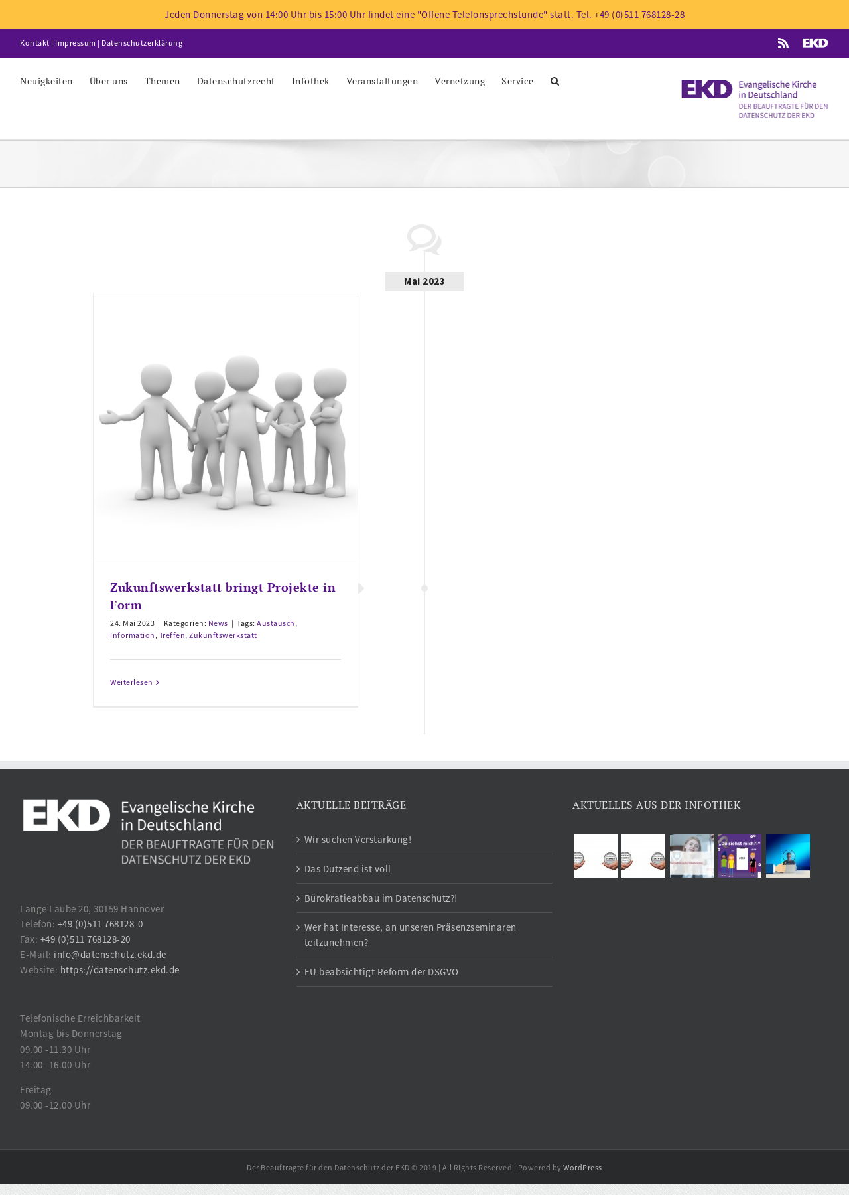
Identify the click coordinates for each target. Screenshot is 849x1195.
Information (132, 635)
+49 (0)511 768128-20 (85, 939)
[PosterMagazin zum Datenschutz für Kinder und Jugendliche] (740, 856)
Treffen (172, 635)
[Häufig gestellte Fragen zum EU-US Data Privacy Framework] (644, 856)
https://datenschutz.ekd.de (120, 969)
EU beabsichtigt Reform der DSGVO (381, 971)
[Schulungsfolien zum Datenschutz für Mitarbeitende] (691, 856)
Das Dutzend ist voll (347, 868)
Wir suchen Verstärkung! (358, 839)
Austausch (276, 623)
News (218, 623)
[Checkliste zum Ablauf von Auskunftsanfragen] (788, 856)
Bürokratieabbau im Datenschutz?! (381, 898)
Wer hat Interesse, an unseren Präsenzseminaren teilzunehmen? (410, 935)
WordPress (582, 1167)
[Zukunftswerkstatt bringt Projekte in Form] (226, 425)
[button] (555, 80)
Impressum (75, 43)
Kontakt (35, 43)
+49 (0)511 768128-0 (100, 923)
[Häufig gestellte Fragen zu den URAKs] (595, 856)
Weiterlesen (131, 682)
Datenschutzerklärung (141, 43)
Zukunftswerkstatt (223, 635)
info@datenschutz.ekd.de (110, 954)
